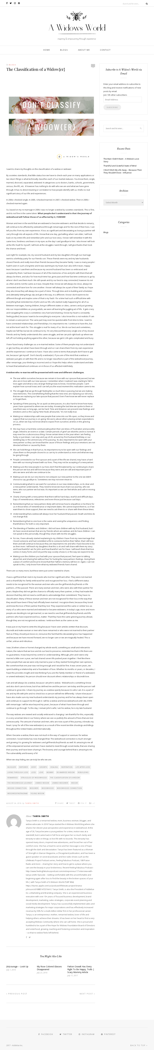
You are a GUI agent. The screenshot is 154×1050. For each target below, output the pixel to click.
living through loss (18, 772)
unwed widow (42, 783)
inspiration (66, 767)
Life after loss (83, 767)
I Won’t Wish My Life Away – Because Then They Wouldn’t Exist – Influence (122, 171)
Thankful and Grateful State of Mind (119, 165)
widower (34, 788)
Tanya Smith (32, 803)
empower (23, 767)
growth (43, 767)
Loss (33, 772)
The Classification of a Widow (65, 778)
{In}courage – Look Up (17, 966)
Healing (54, 767)
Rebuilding (83, 772)
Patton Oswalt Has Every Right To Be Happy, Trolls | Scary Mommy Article (80, 969)
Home (46, 50)
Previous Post (17, 993)
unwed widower (60, 783)
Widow (74, 783)
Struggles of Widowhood (34, 778)
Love (41, 772)
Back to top (138, 1045)
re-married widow (66, 772)
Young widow (37, 793)
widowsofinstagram (18, 793)
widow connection (17, 788)
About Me (84, 50)
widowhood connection (69, 788)
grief (33, 767)
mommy (50, 772)
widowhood (48, 788)
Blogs (64, 50)
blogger (12, 767)
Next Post (87, 993)
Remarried (13, 778)
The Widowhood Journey (20, 783)
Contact (105, 50)
